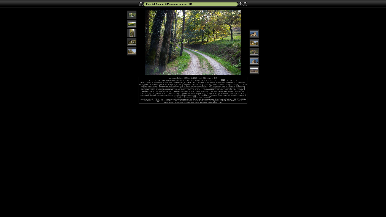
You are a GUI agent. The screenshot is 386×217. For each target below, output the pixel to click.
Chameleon (213, 102)
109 (188, 80)
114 (207, 80)
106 (175, 80)
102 (159, 80)
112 (199, 80)
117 (219, 80)
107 (179, 80)
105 (171, 80)
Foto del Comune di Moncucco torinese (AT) (169, 4)
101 (155, 80)
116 (215, 80)
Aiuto (220, 102)
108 (183, 80)
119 (227, 80)
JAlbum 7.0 (203, 102)
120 (231, 80)
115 (211, 80)
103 (163, 80)
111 (195, 80)
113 (203, 80)
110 (191, 80)
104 (167, 80)
